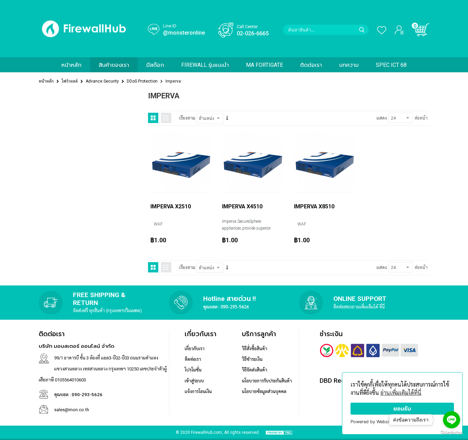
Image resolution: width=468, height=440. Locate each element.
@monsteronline (184, 32)
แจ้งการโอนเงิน (198, 391)
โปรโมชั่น (193, 369)
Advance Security (102, 81)
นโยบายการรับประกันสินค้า (267, 380)
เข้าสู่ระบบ (194, 380)
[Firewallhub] (84, 39)
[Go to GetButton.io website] (452, 433)
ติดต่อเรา (193, 359)
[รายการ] (166, 118)
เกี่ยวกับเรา (195, 348)
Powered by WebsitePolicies (379, 421)
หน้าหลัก (46, 81)
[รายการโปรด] (379, 29)
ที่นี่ (382, 306)
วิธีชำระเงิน (252, 359)
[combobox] (326, 30)
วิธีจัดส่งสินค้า (254, 369)
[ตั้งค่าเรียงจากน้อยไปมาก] (227, 118)
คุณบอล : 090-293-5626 (226, 306)
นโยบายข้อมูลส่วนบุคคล (264, 391)
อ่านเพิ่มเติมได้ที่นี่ (400, 393)
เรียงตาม (187, 118)
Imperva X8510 (314, 206)
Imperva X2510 (170, 206)
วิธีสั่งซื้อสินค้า (254, 348)
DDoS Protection (142, 81)
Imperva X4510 (242, 206)
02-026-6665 (253, 33)
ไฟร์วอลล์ (70, 81)
